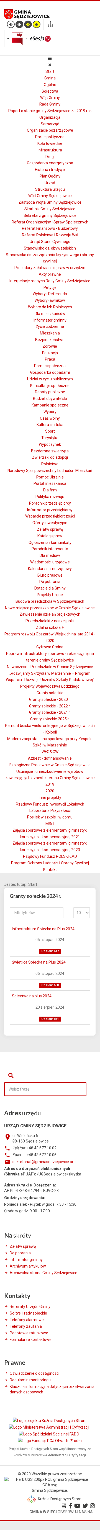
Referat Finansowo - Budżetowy (50, 228)
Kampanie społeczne (50, 405)
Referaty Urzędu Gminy (30, 1306)
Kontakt (50, 869)
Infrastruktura (50, 150)
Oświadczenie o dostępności (34, 1373)
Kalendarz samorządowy (50, 568)
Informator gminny (50, 320)
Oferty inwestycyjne (49, 523)
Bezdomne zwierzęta (50, 451)
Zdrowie (50, 346)
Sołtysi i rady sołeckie (28, 1313)
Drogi (50, 156)
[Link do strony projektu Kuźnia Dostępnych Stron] (49, 1420)
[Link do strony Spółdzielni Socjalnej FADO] (49, 1434)
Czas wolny (50, 418)
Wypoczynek (50, 444)
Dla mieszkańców (50, 313)
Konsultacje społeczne (50, 385)
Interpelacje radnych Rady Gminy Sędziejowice (49, 281)
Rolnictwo (49, 464)
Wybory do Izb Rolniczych (50, 307)
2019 (49, 784)
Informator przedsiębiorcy (50, 510)
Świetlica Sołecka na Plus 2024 (39, 962)
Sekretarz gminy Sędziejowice (50, 215)
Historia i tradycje (50, 169)
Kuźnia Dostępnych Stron (59, 1499)
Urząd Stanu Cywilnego (50, 241)
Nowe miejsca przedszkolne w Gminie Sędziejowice (50, 608)
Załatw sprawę (50, 529)
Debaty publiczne (50, 392)
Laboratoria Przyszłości (50, 810)
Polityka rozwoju (49, 496)
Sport (50, 431)
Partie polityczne (50, 137)
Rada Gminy (49, 104)
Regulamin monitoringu (30, 1380)
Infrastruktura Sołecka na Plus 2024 (43, 929)
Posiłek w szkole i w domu (50, 817)
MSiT (50, 823)
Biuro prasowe (50, 575)
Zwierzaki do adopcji (50, 457)
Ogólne (50, 84)
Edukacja (50, 353)
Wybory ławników (50, 300)
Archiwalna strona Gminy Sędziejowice (43, 1273)
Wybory (50, 412)
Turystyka (49, 438)
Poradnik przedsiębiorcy (50, 503)
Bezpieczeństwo (50, 339)
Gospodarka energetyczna (50, 163)
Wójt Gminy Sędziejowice (50, 195)
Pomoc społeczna (50, 366)
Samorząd (50, 124)
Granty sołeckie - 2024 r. (50, 712)
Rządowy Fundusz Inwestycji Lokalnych (50, 804)
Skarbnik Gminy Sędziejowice (49, 209)
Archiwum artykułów (28, 1266)
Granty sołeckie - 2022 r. (50, 706)
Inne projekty (50, 797)
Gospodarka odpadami (50, 372)
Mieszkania (50, 333)
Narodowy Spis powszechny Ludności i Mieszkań (49, 470)
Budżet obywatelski (50, 398)
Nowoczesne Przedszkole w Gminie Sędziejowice (50, 667)
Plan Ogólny (50, 176)
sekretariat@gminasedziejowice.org (44, 1162)
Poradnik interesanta (50, 549)
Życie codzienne (50, 326)
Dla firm (50, 490)
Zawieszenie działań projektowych (50, 614)
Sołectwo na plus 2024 (32, 996)
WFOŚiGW (50, 751)
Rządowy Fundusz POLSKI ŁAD (50, 856)
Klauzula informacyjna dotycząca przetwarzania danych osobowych (52, 1389)
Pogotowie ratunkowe (29, 1333)
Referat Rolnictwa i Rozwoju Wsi (50, 235)
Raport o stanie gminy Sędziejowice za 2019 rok (50, 111)
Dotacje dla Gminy (50, 588)
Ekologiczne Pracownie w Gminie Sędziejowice (50, 765)
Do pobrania (49, 581)
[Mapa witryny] (50, 24)
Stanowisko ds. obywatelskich (50, 248)
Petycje (50, 287)
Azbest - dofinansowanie (50, 758)
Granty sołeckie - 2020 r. (50, 699)
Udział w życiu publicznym (50, 379)
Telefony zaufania (26, 1326)
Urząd (50, 183)
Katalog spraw (49, 536)
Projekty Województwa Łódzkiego (50, 686)
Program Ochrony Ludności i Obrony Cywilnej (50, 863)
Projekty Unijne (50, 595)
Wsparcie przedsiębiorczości (50, 516)
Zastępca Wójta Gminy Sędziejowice (50, 202)
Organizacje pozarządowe (50, 130)
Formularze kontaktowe (31, 1339)
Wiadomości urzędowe (50, 562)
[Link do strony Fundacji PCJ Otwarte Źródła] (50, 1440)
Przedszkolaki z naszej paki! (50, 621)
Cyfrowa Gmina (49, 647)
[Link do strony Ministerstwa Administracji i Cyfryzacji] (49, 1427)
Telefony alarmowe (27, 1320)
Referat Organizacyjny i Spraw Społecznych (50, 222)
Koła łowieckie (49, 143)
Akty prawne (50, 274)
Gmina (50, 78)
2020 (49, 791)
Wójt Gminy (50, 97)
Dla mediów (50, 555)
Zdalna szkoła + (50, 627)
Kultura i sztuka (50, 424)
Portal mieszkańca (50, 483)
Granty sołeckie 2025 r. (50, 719)
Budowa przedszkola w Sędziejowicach (50, 601)
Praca (50, 359)
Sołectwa (50, 91)
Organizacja (49, 117)
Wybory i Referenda (50, 294)
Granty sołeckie (50, 693)
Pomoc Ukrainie (50, 477)
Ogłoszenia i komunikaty (50, 542)
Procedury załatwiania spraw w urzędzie (49, 267)
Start (49, 71)
